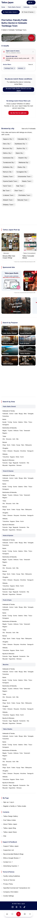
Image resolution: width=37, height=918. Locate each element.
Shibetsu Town (8, 205)
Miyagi (21, 413)
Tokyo (30, 422)
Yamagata (30, 413)
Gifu (4, 439)
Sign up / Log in (8, 802)
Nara (22, 445)
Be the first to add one (18, 113)
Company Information (10, 892)
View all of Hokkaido (29, 128)
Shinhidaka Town (24, 195)
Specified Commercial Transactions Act (16, 888)
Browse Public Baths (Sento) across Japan (18, 90)
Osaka (13, 445)
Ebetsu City (22, 167)
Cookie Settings (8, 896)
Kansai (5, 442)
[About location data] (33, 58)
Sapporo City (8, 139)
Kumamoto (22, 463)
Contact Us (8, 862)
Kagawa (12, 457)
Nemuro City (8, 172)
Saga (10, 463)
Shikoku (5, 454)
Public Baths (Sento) (14, 7)
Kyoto (8, 445)
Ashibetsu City (8, 167)
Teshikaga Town (10, 69)
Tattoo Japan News (10, 832)
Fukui (21, 430)
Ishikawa (15, 430)
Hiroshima (23, 451)
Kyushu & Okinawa (8, 460)
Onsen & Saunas (29, 12)
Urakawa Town (9, 195)
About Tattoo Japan (10, 824)
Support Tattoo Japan (10, 846)
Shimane (9, 451)
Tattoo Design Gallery (10, 816)
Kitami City (20, 153)
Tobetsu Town (8, 176)
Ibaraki (4, 422)
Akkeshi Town (8, 200)
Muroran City (8, 148)
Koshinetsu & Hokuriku (10, 428)
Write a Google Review (11, 858)
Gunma (15, 422)
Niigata (5, 430)
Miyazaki (5, 465)
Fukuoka (5, 463)
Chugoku (5, 448)
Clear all (30, 64)
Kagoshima (12, 465)
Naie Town (20, 186)
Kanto (4, 419)
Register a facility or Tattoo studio (14, 806)
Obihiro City (7, 153)
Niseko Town (27, 181)
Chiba (25, 422)
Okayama (16, 451)
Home (3, 7)
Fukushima (6, 416)
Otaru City (7, 144)
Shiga (4, 445)
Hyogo (18, 445)
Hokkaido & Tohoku (9, 411)
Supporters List (8, 850)
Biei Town (7, 190)
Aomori (11, 413)
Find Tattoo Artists (9, 820)
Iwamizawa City (9, 158)
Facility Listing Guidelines (11, 876)
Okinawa (18, 465)
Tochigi (10, 422)
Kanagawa (6, 424)
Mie (17, 439)
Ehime (17, 457)
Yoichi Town (8, 186)
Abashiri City (23, 158)
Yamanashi (27, 430)
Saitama (20, 422)
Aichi (13, 439)
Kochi (22, 457)
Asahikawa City (21, 144)
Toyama (10, 430)
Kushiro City (22, 148)
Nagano (5, 433)
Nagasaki (15, 463)
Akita (25, 413)
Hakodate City (23, 139)
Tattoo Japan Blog (9, 828)
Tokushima (6, 457)
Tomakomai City (9, 162)
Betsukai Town (23, 200)
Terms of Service (9, 880)
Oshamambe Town (25, 176)
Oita (28, 463)
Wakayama (28, 445)
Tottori (4, 451)
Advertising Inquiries (10, 866)
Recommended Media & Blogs (13, 854)
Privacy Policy (8, 884)
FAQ (4, 836)
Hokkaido (26, 7)
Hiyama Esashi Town (10, 181)
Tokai (4, 436)
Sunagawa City (22, 172)
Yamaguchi (30, 451)
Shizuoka (8, 439)
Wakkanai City (24, 162)
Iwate (16, 413)
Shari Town (19, 190)
